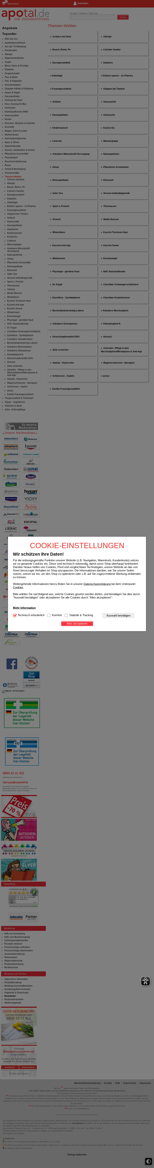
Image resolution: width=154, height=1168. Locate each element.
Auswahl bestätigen (118, 615)
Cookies (18, 587)
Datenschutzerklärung (97, 583)
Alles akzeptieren (77, 623)
